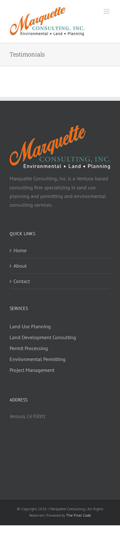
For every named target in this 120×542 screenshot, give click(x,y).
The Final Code (78, 515)
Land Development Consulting (43, 337)
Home (20, 250)
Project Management (32, 370)
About (20, 265)
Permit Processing (29, 348)
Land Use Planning (30, 326)
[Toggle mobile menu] (107, 11)
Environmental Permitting (38, 359)
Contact (21, 281)
